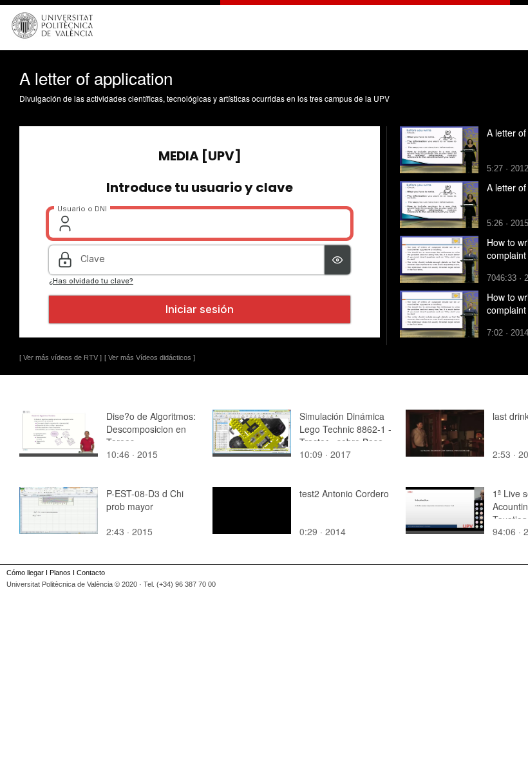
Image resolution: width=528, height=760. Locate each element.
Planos (60, 572)
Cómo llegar (25, 572)
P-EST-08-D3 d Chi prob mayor (145, 500)
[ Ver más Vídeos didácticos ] (149, 357)
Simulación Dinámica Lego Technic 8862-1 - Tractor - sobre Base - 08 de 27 (345, 435)
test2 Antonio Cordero (344, 493)
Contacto (91, 572)
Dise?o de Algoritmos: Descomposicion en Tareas (151, 429)
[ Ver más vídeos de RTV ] (60, 357)
